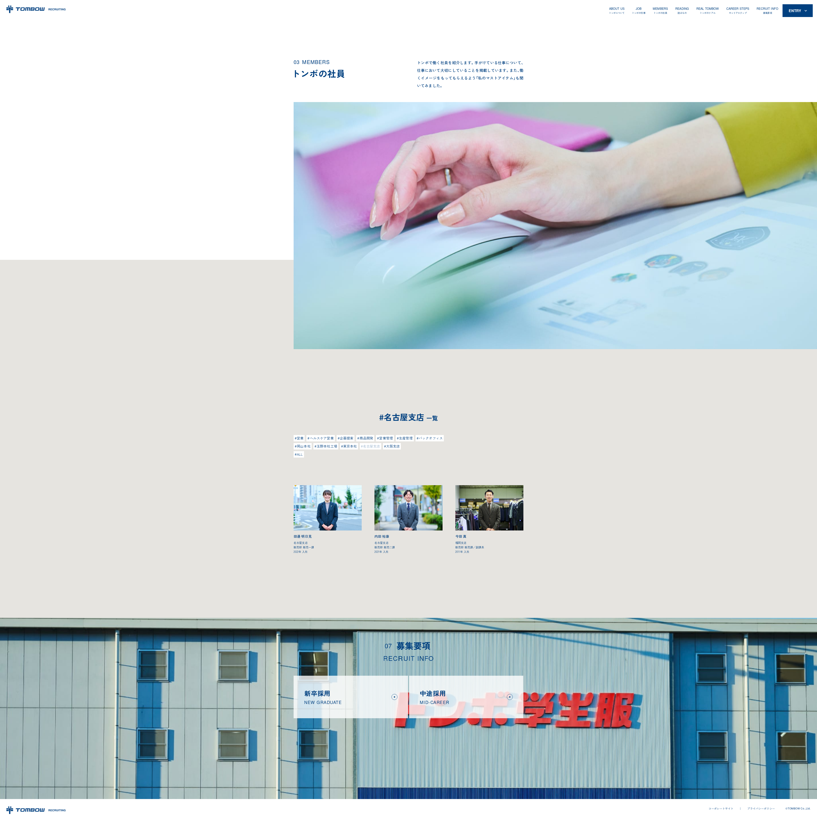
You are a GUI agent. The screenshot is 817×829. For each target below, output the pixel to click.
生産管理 (406, 438)
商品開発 (366, 438)
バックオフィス (431, 438)
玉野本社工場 (327, 446)
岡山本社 (304, 446)
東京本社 (350, 446)
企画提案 (347, 438)
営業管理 (386, 438)
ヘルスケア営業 (322, 438)
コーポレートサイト (720, 808)
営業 (300, 438)
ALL (300, 454)
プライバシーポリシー (761, 808)
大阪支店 (393, 446)
